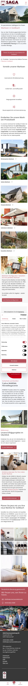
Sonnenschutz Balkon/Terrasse (18, 59)
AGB (4, 659)
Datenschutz (6, 657)
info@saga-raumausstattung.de (14, 599)
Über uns (5, 663)
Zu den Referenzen (7, 447)
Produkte (5, 59)
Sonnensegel (13, 518)
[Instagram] (4, 676)
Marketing (21, 312)
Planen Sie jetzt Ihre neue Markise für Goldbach (14, 53)
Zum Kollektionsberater (10, 498)
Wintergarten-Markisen (7, 159)
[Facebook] (4, 673)
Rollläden (23, 518)
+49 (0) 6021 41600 (10, 602)
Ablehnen (14, 369)
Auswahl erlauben (14, 365)
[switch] (24, 346)
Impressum (6, 655)
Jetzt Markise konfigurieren (11, 300)
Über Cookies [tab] (23, 318)
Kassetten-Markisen (6, 251)
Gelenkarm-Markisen (7, 228)
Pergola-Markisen (6, 205)
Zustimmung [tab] (5, 318)
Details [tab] (14, 318)
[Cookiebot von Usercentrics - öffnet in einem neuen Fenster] (20, 315)
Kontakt (5, 661)
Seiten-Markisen (5, 182)
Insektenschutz (16, 519)
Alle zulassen (14, 360)
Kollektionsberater (13, 489)
